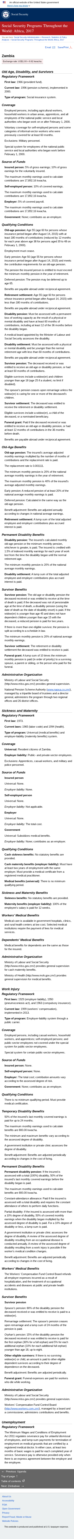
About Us (6, 1496)
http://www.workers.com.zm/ (22, 1408)
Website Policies (10, 1521)
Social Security (19, 14)
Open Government (11, 1508)
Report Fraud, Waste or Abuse (16, 1517)
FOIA (4, 1505)
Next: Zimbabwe (10, 1486)
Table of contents (11, 1481)
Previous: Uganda (16, 1471)
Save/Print (63, 47)
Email (48, 47)
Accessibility (8, 1500)
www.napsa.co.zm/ (58, 689)
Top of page (8, 1476)
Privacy (5, 1513)
